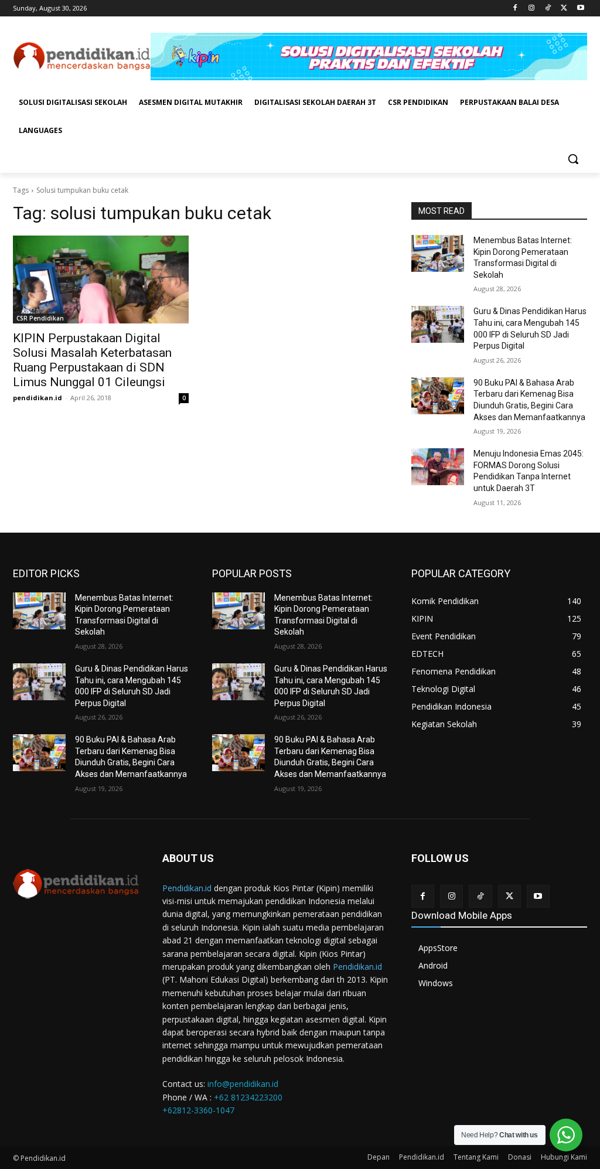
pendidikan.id (37, 397)
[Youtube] (580, 8)
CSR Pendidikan (40, 318)
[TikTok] (548, 8)
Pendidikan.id (187, 888)
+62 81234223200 (248, 1097)
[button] (573, 159)
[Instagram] (531, 8)
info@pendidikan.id (242, 1083)
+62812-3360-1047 (198, 1110)
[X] (564, 8)
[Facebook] (515, 8)
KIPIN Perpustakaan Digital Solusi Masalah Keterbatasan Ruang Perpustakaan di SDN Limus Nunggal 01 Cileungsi (92, 360)
